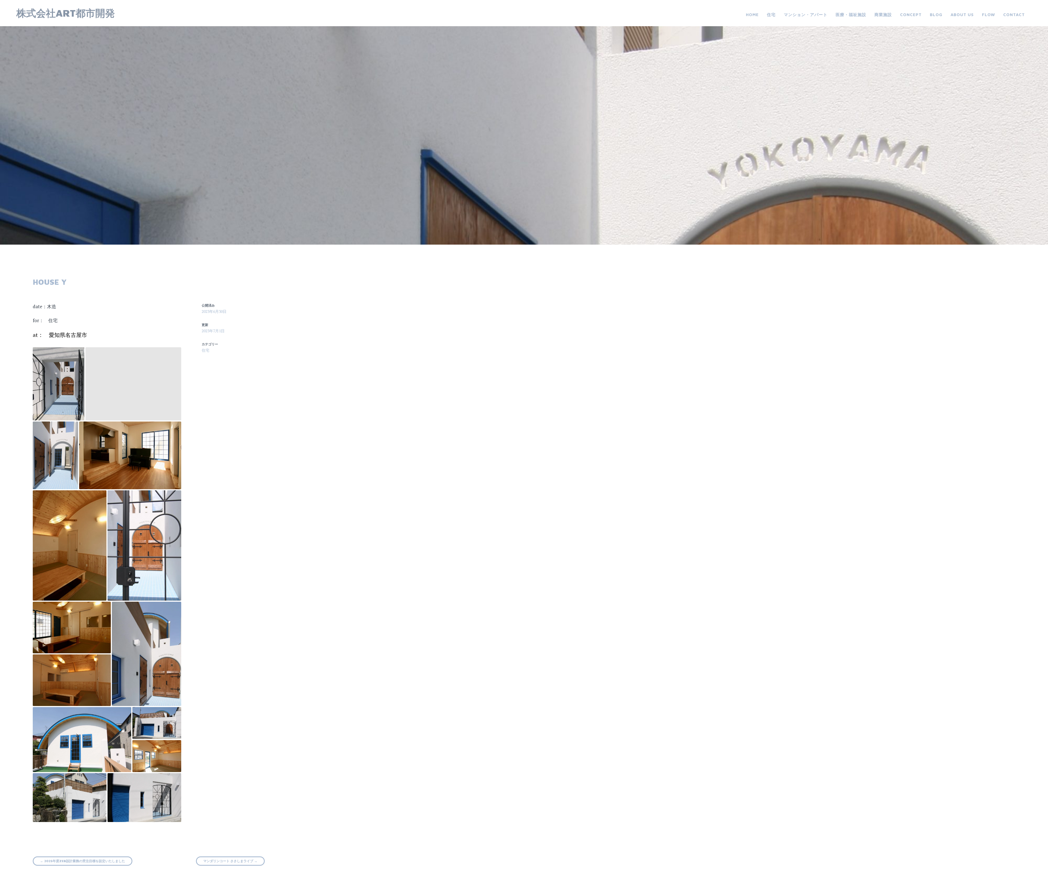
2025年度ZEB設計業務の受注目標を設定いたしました (82, 861)
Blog (936, 14)
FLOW (988, 14)
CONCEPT (911, 14)
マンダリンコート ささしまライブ (230, 861)
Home (752, 14)
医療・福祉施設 (851, 14)
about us (962, 14)
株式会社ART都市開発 (65, 13)
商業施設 (883, 14)
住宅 (771, 14)
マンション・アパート (805, 14)
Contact (1014, 14)
